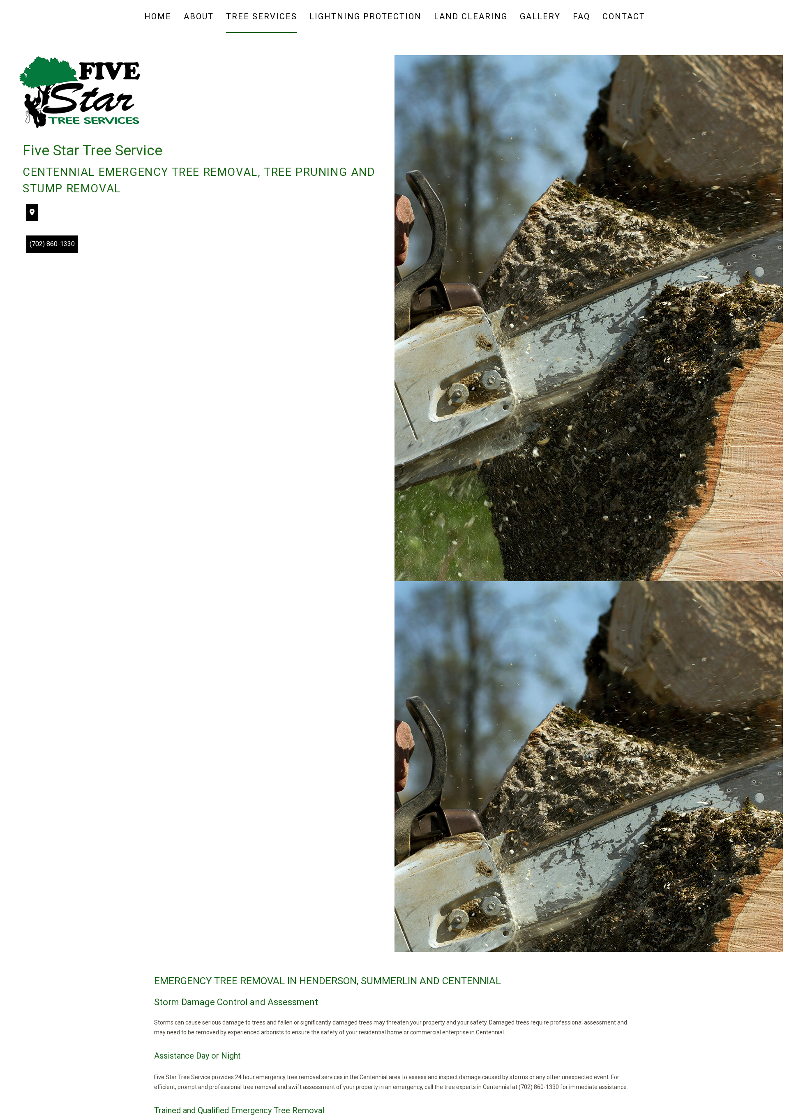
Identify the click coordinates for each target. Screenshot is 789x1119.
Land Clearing (471, 16)
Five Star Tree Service (92, 150)
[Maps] (32, 212)
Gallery (540, 16)
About (199, 16)
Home (157, 16)
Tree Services (261, 16)
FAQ (581, 16)
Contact (623, 16)
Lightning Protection (365, 16)
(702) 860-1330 (52, 244)
